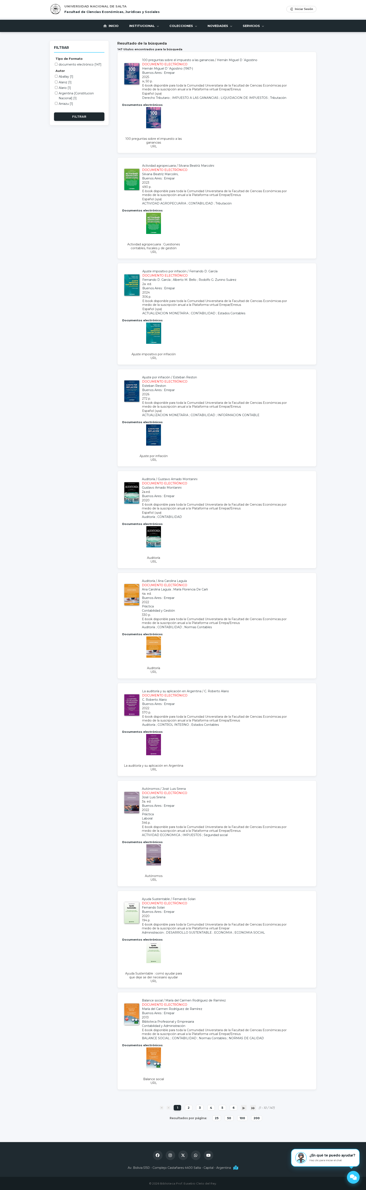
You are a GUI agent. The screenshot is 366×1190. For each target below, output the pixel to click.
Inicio (113, 26)
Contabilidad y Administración (163, 1026)
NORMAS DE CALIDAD (246, 1038)
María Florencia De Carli (190, 589)
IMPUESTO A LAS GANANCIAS (195, 98)
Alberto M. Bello (184, 280)
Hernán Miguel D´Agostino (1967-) (167, 68)
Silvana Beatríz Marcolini (196, 166)
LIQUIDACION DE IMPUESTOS (244, 98)
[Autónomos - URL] (153, 864)
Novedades (218, 26)
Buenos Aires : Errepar (158, 73)
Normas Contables (198, 627)
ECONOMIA (223, 932)
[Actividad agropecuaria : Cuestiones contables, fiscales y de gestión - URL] (153, 233)
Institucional (142, 26)
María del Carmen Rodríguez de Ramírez (195, 1000)
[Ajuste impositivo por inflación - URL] (153, 343)
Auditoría (148, 517)
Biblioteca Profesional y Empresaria (168, 1022)
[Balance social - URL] (153, 1068)
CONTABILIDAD (201, 203)
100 (242, 1118)
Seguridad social (216, 835)
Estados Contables (231, 313)
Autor (60, 71)
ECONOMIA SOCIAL (249, 932)
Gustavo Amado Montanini (177, 479)
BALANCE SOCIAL (156, 1038)
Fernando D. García (203, 271)
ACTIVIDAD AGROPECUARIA (164, 203)
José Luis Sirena (174, 789)
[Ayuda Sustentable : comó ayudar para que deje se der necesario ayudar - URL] (153, 962)
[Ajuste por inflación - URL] (153, 444)
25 (217, 1118)
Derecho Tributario (156, 98)
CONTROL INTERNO (173, 725)
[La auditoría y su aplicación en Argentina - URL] (153, 754)
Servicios (252, 26)
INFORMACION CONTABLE (238, 415)
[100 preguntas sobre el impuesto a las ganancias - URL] (153, 127)
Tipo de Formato (69, 59)
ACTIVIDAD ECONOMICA (161, 835)
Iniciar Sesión (304, 9)
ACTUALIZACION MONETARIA (165, 313)
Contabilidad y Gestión (158, 610)
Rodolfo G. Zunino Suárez (217, 280)
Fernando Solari (184, 899)
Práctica (148, 606)
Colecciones (181, 26)
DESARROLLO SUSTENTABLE (189, 932)
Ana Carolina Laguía (172, 581)
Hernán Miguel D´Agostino (237, 60)
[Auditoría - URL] (153, 546)
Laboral (147, 818)
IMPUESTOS (192, 835)
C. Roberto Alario (216, 691)
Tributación (278, 98)
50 (229, 1118)
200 (257, 1118)
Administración (153, 932)
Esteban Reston (185, 377)
